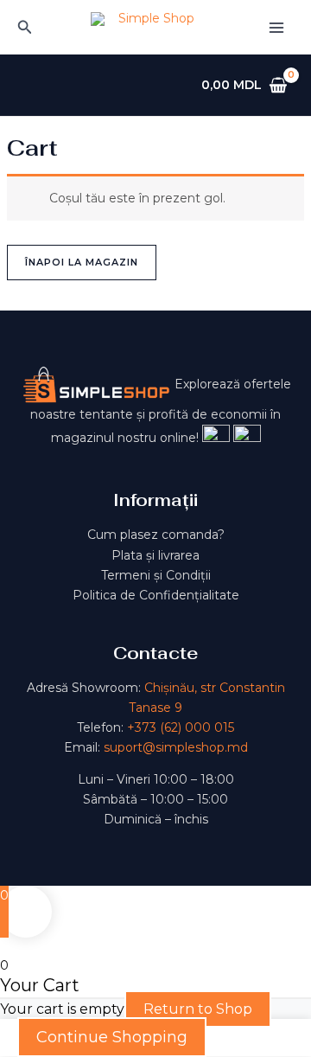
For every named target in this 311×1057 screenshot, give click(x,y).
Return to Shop (197, 1009)
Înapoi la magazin (81, 262)
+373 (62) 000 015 (180, 727)
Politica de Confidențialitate (156, 595)
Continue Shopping (111, 1037)
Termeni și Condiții (156, 575)
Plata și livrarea (155, 555)
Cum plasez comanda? (156, 534)
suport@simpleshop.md (176, 747)
